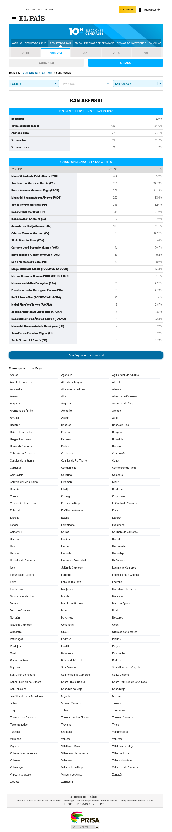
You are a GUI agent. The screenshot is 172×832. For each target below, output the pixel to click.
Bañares (66, 424)
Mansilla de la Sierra (124, 589)
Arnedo (116, 410)
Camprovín (118, 453)
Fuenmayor (118, 524)
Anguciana (16, 403)
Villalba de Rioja (70, 746)
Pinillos (116, 639)
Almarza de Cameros (124, 396)
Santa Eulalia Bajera (73, 681)
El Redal (15, 510)
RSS (102, 804)
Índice (95, 804)
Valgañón (15, 738)
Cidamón (66, 482)
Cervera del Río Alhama (24, 482)
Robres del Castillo (72, 660)
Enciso (116, 510)
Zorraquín (67, 781)
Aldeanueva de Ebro (73, 389)
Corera (14, 496)
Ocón (115, 624)
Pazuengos (16, 639)
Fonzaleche (68, 524)
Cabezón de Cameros (22, 453)
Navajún (15, 617)
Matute (65, 596)
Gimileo (14, 539)
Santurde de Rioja (71, 689)
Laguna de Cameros (124, 567)
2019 (25, 53)
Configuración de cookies (132, 800)
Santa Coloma (120, 674)
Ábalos (14, 375)
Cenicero (117, 474)
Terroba (117, 703)
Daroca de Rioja (70, 503)
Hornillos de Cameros (22, 560)
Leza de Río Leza (71, 581)
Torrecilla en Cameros (23, 717)
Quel (13, 653)
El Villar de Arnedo (72, 510)
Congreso (46, 62)
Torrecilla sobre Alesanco (76, 717)
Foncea (14, 524)
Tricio (115, 724)
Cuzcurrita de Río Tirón (23, 503)
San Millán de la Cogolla (126, 667)
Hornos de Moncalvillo (74, 560)
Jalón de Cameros (72, 567)
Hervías (14, 553)
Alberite (116, 382)
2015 (116, 53)
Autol (115, 417)
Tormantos (118, 710)
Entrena (14, 517)
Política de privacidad (88, 800)
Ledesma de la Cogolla (125, 574)
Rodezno (117, 660)
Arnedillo (66, 410)
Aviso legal (68, 800)
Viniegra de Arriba (72, 774)
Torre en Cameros (123, 717)
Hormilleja (118, 553)
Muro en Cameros (20, 610)
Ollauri (65, 631)
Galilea (65, 532)
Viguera (14, 746)
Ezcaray (117, 517)
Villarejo (15, 760)
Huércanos (118, 560)
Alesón (14, 396)
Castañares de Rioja (124, 467)
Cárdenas (15, 467)
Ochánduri (67, 624)
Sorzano (117, 696)
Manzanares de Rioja (22, 596)
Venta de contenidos (37, 800)
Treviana (66, 724)
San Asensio (68, 667)
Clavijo (65, 489)
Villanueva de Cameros (74, 753)
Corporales (118, 496)
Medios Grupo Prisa (85, 827)
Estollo (65, 517)
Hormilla (66, 553)
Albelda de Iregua (71, 382)
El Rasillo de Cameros (125, 503)
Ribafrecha (118, 653)
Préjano (116, 646)
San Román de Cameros (75, 674)
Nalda (115, 610)
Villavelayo (16, 767)
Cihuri (115, 482)
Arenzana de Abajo (123, 403)
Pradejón (15, 646)
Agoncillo (66, 375)
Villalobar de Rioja (122, 746)
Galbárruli (16, 532)
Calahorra (67, 453)
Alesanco (117, 389)
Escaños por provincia (99, 43)
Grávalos (117, 539)
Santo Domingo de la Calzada (129, 681)
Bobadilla (117, 439)
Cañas (116, 460)
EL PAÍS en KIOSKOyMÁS (77, 804)
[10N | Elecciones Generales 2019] (86, 31)
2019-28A (55, 53)
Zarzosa (15, 781)
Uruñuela (66, 731)
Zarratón (117, 774)
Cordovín (117, 489)
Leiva (13, 581)
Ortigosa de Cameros (124, 631)
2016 (86, 53)
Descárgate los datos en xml (86, 355)
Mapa (78, 43)
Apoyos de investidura (131, 43)
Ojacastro (16, 631)
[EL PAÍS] (32, 18)
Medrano (117, 596)
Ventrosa (117, 738)
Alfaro (64, 396)
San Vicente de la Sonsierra (26, 696)
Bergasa (117, 432)
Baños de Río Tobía (21, 432)
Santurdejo (118, 689)
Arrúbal (14, 417)
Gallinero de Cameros (125, 532)
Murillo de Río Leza (72, 603)
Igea (12, 567)
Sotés (13, 703)
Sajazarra (16, 667)
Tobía (64, 710)
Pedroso (66, 639)
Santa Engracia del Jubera (25, 681)
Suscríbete (126, 9)
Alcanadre (16, 389)
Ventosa (66, 738)
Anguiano (66, 403)
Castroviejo (16, 474)
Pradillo (65, 646)
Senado (125, 62)
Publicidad (55, 800)
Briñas (65, 446)
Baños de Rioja (121, 424)
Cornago (66, 496)
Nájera (65, 610)
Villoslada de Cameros (125, 767)
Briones (116, 446)
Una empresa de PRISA (85, 817)
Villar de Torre (120, 753)
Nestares (117, 617)
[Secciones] (14, 18)
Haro (13, 546)
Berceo (65, 432)
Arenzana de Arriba (21, 410)
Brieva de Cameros (21, 446)
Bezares (66, 439)
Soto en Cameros (71, 703)
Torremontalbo (19, 724)
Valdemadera (120, 731)
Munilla (14, 603)
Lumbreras (16, 589)
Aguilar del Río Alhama (125, 375)
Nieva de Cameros (21, 624)
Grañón (65, 539)
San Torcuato (18, 689)
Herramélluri (119, 546)
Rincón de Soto (19, 660)
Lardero (66, 574)
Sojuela (65, 696)
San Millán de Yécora (22, 674)
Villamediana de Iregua (23, 753)
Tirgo (13, 710)
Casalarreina (68, 467)
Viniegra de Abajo (20, 774)
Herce (65, 546)
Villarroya (67, 760)
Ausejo (65, 417)
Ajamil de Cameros (21, 382)
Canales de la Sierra (22, 460)
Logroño (117, 581)
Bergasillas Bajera (20, 439)
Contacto (20, 800)
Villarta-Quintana (122, 760)
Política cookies (109, 800)
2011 (146, 53)
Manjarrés (67, 589)
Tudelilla (15, 731)
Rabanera (67, 653)
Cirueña (14, 489)
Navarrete (67, 617)
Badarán (15, 424)
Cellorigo (66, 474)
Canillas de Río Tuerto (74, 460)
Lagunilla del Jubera (22, 574)
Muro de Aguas (121, 603)
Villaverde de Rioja (72, 767)
